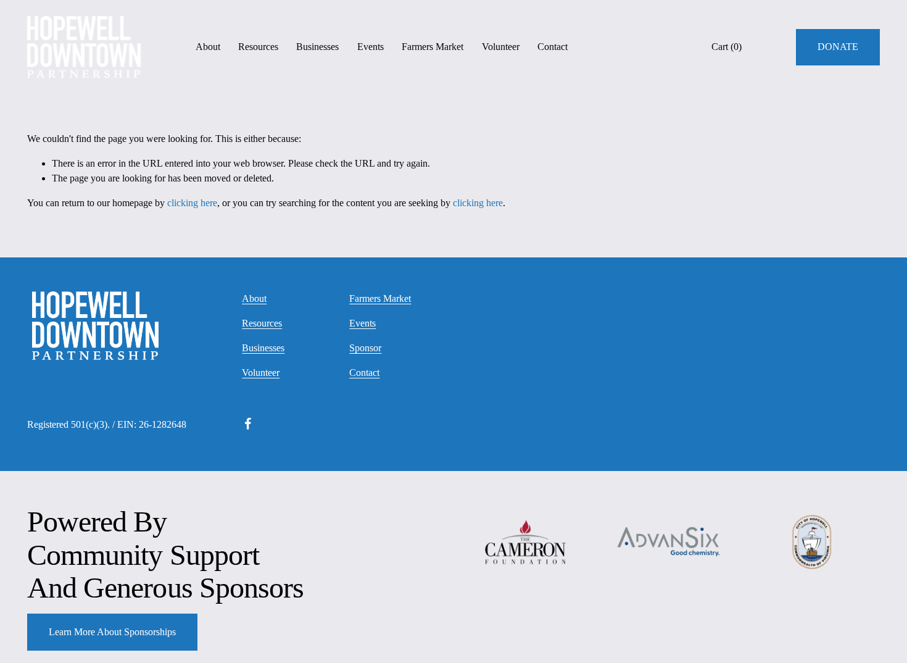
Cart (726, 46)
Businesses (317, 46)
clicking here (192, 203)
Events (370, 46)
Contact (552, 46)
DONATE (838, 46)
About (208, 46)
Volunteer (501, 46)
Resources (258, 46)
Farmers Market (432, 46)
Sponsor (365, 348)
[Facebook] (248, 423)
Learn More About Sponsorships (112, 632)
